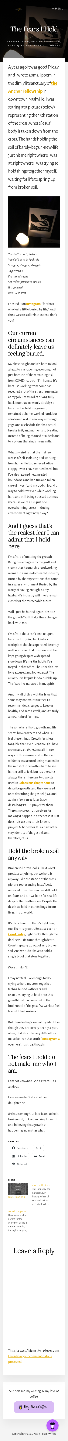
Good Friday (16, 934)
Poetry (37, 41)
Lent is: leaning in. (17, 1197)
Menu (59, 8)
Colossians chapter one (35, 783)
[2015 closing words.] (20, 1221)
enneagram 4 (51, 1039)
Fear (25, 41)
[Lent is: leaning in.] (18, 1189)
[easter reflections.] (44, 1194)
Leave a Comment (46, 45)
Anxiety (13, 41)
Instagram (33, 304)
